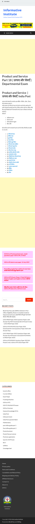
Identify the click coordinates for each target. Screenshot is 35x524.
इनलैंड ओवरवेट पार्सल (14, 152)
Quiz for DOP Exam (8, 440)
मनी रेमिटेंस (11, 164)
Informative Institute (12, 12)
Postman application (9, 437)
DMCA (4, 488)
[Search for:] (17, 300)
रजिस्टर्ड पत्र (11, 134)
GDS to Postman (8, 408)
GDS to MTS (6, 402)
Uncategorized (7, 448)
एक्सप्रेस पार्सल (13, 154)
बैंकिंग (10, 168)
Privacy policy (6, 466)
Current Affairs (7, 394)
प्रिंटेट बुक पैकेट (12, 142)
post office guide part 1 (9, 425)
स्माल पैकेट (11, 140)
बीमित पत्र (10, 136)
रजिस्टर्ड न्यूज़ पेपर (12, 146)
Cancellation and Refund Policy (11, 472)
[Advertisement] (17, 56)
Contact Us (5, 481)
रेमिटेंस (10, 170)
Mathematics (7, 422)
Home (4, 463)
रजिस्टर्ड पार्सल (12, 148)
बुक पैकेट (10, 138)
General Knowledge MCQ (10, 411)
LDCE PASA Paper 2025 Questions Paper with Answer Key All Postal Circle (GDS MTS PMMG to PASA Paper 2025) (17, 335)
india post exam (7, 417)
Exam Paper (6, 396)
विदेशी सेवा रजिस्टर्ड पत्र (15, 156)
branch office (7, 391)
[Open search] (30, 33)
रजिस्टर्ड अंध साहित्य (13, 144)
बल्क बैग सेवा (12, 160)
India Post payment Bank (10, 419)
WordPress (12, 522)
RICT (4, 442)
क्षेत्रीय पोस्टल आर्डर (14, 162)
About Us (5, 485)
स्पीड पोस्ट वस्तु (12, 150)
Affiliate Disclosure (7, 478)
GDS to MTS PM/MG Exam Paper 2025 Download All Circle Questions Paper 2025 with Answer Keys (17, 328)
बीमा (10, 172)
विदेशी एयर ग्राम (13, 158)
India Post (6, 414)
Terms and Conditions (8, 469)
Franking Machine (8, 399)
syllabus (5, 445)
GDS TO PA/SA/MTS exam (10, 405)
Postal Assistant (7, 431)
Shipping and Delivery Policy (10, 475)
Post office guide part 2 (9, 428)
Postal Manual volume (9, 434)
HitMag (19, 522)
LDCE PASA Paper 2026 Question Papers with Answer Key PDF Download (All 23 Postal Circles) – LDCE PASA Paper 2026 (17, 321)
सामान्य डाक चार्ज (13, 166)
